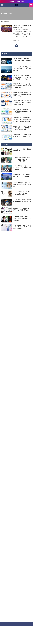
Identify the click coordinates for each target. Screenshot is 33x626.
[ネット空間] (16, 5)
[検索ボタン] (31, 5)
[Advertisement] (16, 253)
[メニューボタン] (2, 5)
